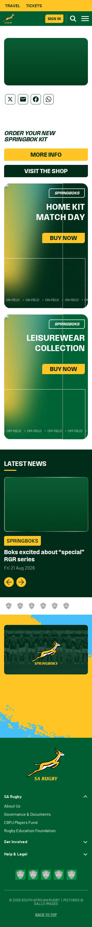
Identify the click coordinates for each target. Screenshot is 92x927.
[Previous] (9, 582)
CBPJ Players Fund (21, 823)
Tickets (34, 6)
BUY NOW (63, 238)
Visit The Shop (46, 171)
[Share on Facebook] (36, 99)
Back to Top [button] (46, 915)
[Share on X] (10, 99)
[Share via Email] (23, 99)
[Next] (21, 582)
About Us (12, 806)
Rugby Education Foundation (30, 831)
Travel (12, 6)
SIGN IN (54, 19)
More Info (46, 154)
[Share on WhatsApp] (48, 99)
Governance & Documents (27, 814)
